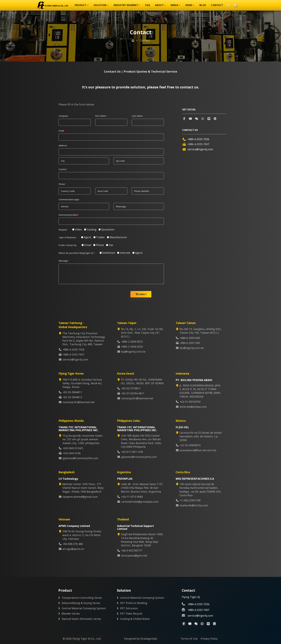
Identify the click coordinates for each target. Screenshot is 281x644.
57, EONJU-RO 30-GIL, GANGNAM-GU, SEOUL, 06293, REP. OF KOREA (142, 381)
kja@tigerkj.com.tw (133, 351)
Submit (142, 294)
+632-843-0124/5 (73, 448)
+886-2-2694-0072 (132, 341)
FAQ (147, 5)
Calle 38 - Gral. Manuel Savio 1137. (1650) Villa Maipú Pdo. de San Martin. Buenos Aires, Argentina (142, 487)
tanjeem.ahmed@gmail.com (80, 496)
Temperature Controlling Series (82, 597)
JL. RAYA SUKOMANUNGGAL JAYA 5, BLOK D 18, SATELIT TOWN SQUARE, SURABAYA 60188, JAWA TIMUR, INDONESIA (199, 391)
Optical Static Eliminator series (81, 619)
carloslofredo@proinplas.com (140, 501)
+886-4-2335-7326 (198, 139)
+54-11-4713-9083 (132, 496)
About (159, 5)
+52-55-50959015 (190, 445)
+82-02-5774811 (130, 388)
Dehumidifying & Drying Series (81, 603)
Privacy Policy (209, 638)
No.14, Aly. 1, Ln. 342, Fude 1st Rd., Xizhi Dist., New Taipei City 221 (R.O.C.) (142, 332)
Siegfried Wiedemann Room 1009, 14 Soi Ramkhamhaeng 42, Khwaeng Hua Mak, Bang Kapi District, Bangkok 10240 (142, 539)
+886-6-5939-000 (190, 338)
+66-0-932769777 (131, 550)
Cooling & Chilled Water (135, 619)
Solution (100, 5)
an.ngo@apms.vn (73, 549)
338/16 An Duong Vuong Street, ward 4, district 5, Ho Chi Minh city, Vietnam (82, 535)
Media (174, 5)
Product (80, 5)
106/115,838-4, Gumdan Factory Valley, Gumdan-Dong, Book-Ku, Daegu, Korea (82, 383)
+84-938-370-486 (73, 544)
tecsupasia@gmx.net (134, 555)
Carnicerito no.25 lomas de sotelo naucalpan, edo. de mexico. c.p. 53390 (200, 436)
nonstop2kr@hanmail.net (137, 398)
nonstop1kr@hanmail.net (79, 402)
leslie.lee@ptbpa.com (193, 406)
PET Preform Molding (133, 603)
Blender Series (71, 613)
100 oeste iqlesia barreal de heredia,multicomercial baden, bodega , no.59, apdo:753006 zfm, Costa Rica (200, 489)
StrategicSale (148, 638)
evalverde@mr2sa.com (194, 505)
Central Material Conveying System (84, 608)
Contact (217, 5)
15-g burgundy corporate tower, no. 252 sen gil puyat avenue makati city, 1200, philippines (82, 439)
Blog (202, 5)
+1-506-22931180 (190, 500)
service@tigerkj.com (200, 149)
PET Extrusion (129, 608)
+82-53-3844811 (72, 392)
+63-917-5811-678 (132, 452)
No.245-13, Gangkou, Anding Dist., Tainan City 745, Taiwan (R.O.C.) (200, 330)
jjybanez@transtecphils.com (80, 458)
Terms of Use (189, 638)
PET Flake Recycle (131, 613)
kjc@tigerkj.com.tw (192, 348)
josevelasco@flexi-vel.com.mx (198, 450)
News (188, 5)
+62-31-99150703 (190, 401)
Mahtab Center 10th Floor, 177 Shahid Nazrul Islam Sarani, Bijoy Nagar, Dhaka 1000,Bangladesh (83, 487)
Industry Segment (126, 5)
